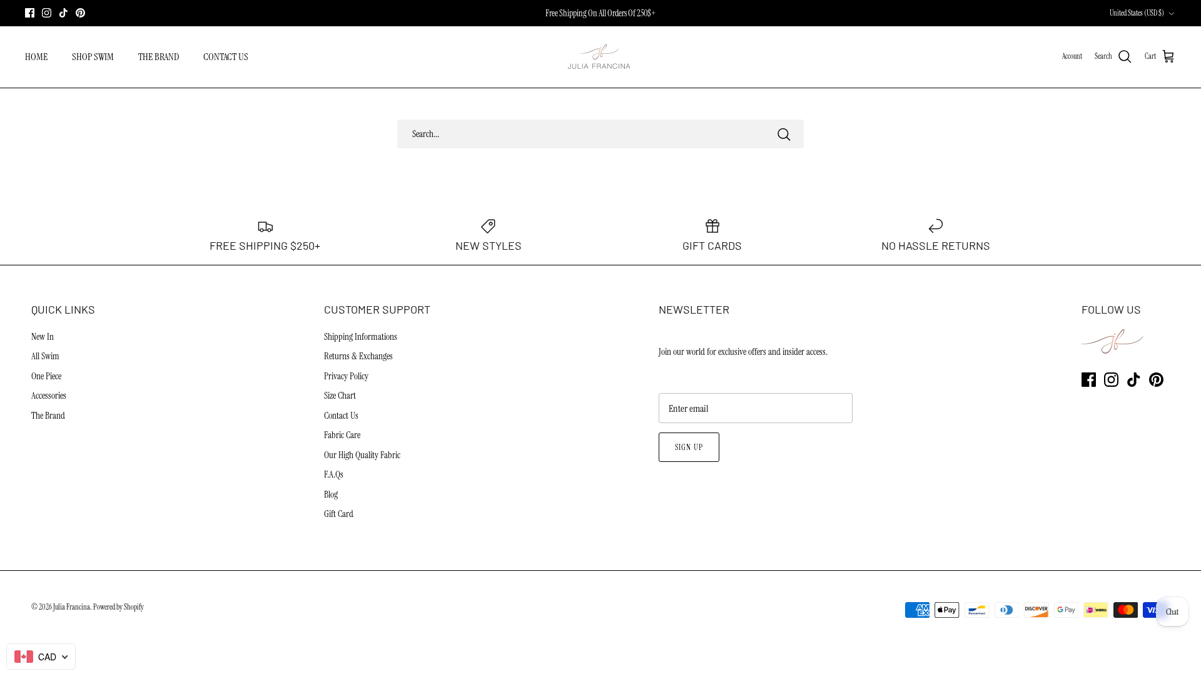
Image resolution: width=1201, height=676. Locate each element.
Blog (331, 494)
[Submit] (783, 134)
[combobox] (41, 656)
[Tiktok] (63, 13)
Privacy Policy (346, 376)
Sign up (688, 447)
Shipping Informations (360, 336)
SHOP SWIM (93, 56)
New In (42, 336)
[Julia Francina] (600, 57)
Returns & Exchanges (358, 356)
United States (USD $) (1137, 13)
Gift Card (338, 514)
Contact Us (341, 415)
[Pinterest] (80, 13)
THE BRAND (158, 56)
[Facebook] (29, 13)
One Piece (46, 376)
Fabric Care (342, 435)
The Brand (48, 415)
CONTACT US (225, 56)
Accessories (48, 395)
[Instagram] (46, 13)
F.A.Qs (333, 474)
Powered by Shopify (118, 607)
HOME (36, 56)
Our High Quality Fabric (362, 455)
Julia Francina (71, 607)
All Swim (45, 356)
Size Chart (340, 395)
